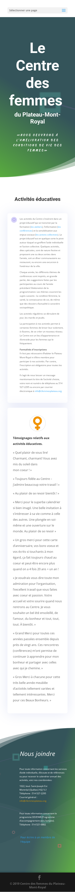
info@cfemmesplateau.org (48, 391)
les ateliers (36, 226)
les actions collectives (47, 234)
